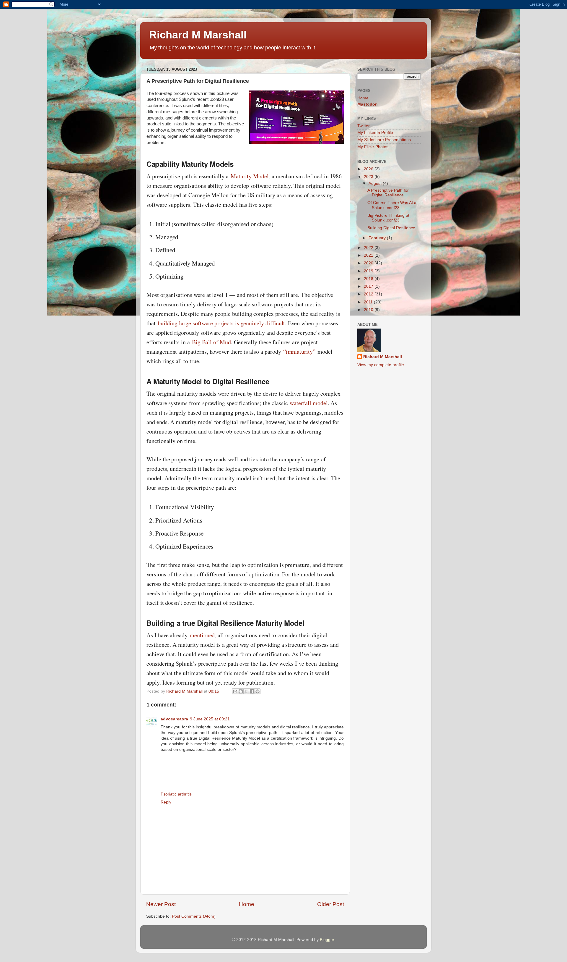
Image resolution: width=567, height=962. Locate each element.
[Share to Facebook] (252, 691)
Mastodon (367, 104)
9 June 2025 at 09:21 (210, 719)
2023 (369, 176)
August (376, 183)
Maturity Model (250, 176)
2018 (369, 279)
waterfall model (309, 403)
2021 (369, 255)
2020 (369, 263)
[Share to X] (246, 691)
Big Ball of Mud (211, 342)
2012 (369, 294)
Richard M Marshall (198, 35)
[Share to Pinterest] (257, 691)
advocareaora (174, 719)
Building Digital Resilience (391, 228)
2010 (369, 310)
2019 (369, 271)
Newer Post (161, 904)
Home (246, 904)
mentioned (202, 635)
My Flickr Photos (372, 147)
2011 (369, 302)
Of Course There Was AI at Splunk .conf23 (392, 205)
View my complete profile (380, 365)
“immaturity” (299, 351)
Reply (166, 802)
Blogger (327, 939)
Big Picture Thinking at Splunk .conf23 (388, 217)
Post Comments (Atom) (194, 916)
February (378, 238)
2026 (369, 169)
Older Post (330, 904)
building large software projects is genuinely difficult (221, 323)
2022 (369, 247)
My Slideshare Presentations (384, 140)
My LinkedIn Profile (375, 132)
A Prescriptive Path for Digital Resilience (388, 192)
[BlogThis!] (241, 691)
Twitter (363, 126)
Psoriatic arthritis (176, 794)
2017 (369, 286)
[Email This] (235, 691)
